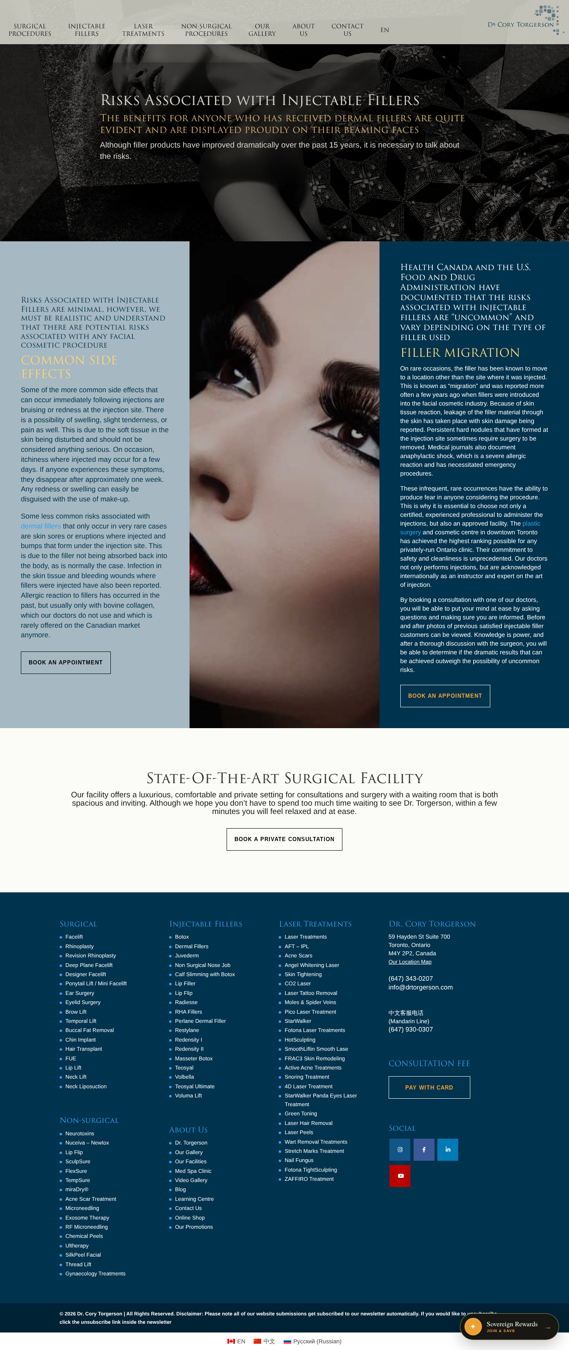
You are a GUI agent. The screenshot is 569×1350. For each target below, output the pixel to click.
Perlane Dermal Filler (200, 1021)
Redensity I (188, 1040)
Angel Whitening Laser (311, 965)
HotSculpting (299, 1040)
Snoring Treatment (306, 1077)
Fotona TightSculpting (310, 1170)
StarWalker (297, 1021)
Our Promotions (194, 1227)
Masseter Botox (193, 1058)
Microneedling (82, 1208)
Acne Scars (298, 955)
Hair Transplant (83, 1049)
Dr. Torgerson (191, 1143)
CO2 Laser (297, 983)
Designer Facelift (85, 974)
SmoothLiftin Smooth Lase (316, 1049)
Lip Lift (73, 1067)
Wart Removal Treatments (315, 1142)
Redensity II (189, 1049)
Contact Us (188, 1208)
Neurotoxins (79, 1133)
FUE (70, 1058)
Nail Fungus (298, 1160)
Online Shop (190, 1218)
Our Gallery (188, 1152)
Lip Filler (185, 983)
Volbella (184, 1077)
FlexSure (76, 1171)
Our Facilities (191, 1161)
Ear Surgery (79, 993)
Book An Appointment (66, 662)
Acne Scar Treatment (90, 1199)
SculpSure (77, 1161)
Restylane (187, 1030)
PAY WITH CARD (429, 1088)
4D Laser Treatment (308, 1086)
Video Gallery (191, 1180)
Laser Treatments (305, 937)
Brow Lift (76, 1012)
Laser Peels (298, 1132)
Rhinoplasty (79, 946)
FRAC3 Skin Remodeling (314, 1058)
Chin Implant (80, 1040)
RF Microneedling (86, 1227)
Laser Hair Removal (308, 1123)
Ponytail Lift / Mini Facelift (96, 983)
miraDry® (76, 1189)
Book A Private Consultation (284, 839)
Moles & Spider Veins (310, 1002)
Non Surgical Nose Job (202, 965)
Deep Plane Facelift (88, 965)
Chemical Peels (84, 1236)
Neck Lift (76, 1077)
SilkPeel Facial (83, 1255)
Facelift (74, 937)
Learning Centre (194, 1199)
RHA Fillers (188, 1012)
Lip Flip (74, 1152)
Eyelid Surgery (83, 1002)
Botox (182, 937)
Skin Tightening (303, 974)
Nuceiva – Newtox (87, 1143)
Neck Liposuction (86, 1086)
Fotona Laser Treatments (314, 1030)
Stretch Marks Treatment (314, 1151)
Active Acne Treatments (313, 1067)
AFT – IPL (296, 946)
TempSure (77, 1180)
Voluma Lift (188, 1095)
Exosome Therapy (87, 1218)
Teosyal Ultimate (195, 1086)
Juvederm (187, 955)
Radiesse (186, 1002)
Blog (180, 1189)
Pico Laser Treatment (310, 1012)
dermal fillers (41, 526)
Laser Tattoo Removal (310, 993)
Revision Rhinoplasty (90, 955)
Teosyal (184, 1067)
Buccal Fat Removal (89, 1030)
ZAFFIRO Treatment (309, 1179)
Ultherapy (77, 1245)
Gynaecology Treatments (95, 1273)
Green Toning (300, 1113)
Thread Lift (78, 1264)
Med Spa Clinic (193, 1171)
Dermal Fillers (191, 946)
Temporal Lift (80, 1021)
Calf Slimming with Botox (205, 974)
